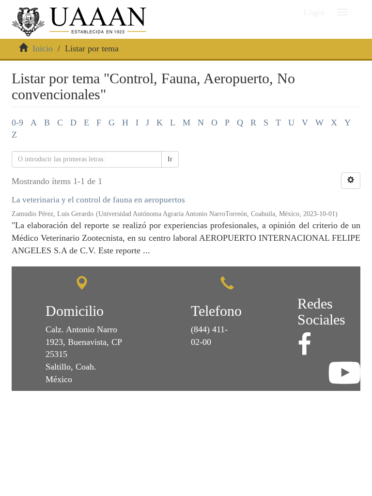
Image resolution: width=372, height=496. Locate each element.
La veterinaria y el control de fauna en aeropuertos (98, 199)
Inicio (42, 48)
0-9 (17, 122)
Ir (170, 159)
